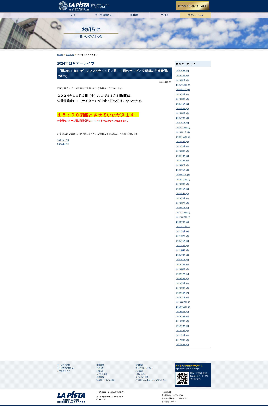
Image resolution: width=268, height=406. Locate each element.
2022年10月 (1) (183, 217)
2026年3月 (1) (182, 71)
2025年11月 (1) (183, 89)
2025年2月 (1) (182, 118)
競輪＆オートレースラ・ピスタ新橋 (100, 5)
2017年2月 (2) (182, 345)
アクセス (164, 15)
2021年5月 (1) (182, 245)
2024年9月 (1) (182, 141)
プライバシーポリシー (145, 368)
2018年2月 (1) (182, 330)
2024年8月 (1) (182, 146)
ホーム (72, 15)
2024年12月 (63, 144)
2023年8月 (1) (182, 184)
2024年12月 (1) (183, 127)
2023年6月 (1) (182, 189)
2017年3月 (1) (182, 340)
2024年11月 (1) (183, 132)
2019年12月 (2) (183, 302)
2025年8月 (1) (182, 99)
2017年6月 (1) (182, 335)
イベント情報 (101, 374)
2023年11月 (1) (183, 175)
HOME (60, 55)
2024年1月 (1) (182, 170)
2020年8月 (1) (182, 269)
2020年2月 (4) (182, 293)
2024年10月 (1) (183, 137)
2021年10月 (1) (183, 226)
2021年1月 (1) (182, 260)
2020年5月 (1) (182, 283)
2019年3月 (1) (182, 321)
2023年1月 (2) (182, 208)
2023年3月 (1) (182, 198)
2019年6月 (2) (182, 316)
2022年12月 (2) (183, 212)
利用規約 (139, 371)
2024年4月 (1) (182, 156)
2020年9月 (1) (182, 264)
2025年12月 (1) (183, 85)
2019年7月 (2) (182, 312)
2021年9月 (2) (182, 231)
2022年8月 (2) (182, 222)
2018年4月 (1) (182, 326)
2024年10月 (63, 140)
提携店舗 (100, 377)
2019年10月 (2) (183, 307)
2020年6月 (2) (182, 278)
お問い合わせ (141, 374)
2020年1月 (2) (182, 297)
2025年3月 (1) (182, 113)
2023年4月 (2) (182, 193)
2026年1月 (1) (182, 80)
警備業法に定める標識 (105, 380)
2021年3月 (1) (182, 255)
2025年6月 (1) (182, 104)
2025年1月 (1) (182, 123)
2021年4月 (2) (182, 250)
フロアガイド (64, 371)
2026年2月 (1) (182, 75)
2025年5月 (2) (182, 108)
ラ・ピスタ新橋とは (65, 368)
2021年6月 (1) (182, 241)
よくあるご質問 (142, 377)
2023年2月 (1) (182, 203)
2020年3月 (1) (182, 288)
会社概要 (139, 365)
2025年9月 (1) (182, 94)
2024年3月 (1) (182, 160)
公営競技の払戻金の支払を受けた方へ (151, 380)
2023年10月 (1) (183, 179)
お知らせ (70, 55)
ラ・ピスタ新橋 (63, 365)
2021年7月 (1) (182, 236)
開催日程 (134, 15)
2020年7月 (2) (182, 274)
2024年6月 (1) (182, 151)
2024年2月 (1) (182, 165)
